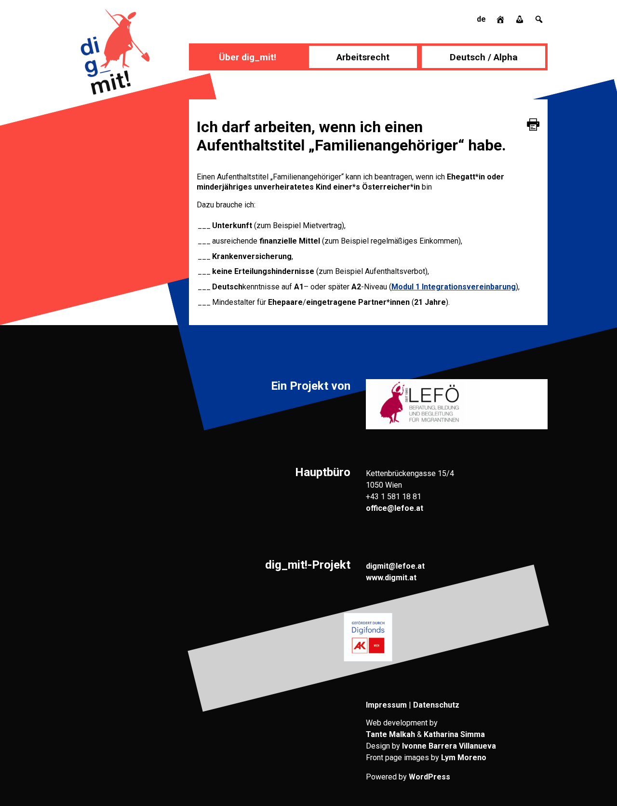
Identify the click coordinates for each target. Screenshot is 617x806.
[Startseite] (501, 19)
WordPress (429, 776)
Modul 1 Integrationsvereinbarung (453, 286)
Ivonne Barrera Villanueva (449, 746)
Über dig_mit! (247, 57)
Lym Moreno (463, 757)
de (481, 19)
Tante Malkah (390, 734)
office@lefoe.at (394, 508)
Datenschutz (436, 705)
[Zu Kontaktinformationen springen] (520, 19)
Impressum (386, 705)
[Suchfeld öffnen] (539, 19)
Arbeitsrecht (362, 57)
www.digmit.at (391, 577)
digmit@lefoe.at (395, 566)
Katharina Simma (454, 734)
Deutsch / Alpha (484, 57)
